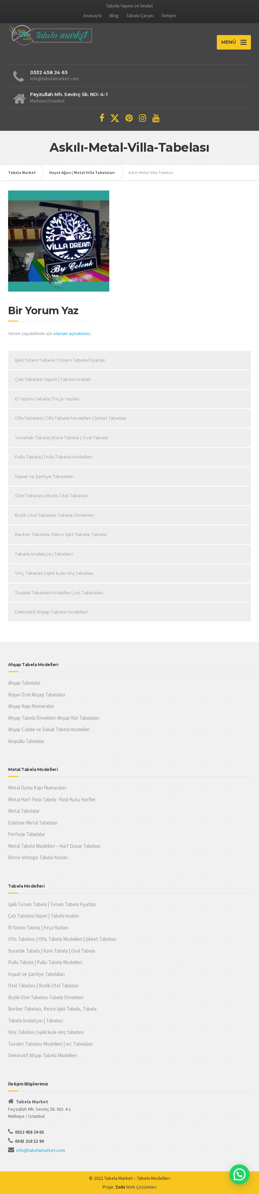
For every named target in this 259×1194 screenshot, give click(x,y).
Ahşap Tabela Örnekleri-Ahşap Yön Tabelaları (53, 718)
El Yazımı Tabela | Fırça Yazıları (47, 398)
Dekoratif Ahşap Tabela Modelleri (51, 612)
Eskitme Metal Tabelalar (33, 822)
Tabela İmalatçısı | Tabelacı (44, 554)
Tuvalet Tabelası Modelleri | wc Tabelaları (59, 592)
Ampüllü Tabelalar (26, 741)
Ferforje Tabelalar (26, 834)
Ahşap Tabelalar (24, 683)
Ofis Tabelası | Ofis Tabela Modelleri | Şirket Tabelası (70, 418)
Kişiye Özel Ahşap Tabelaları (36, 694)
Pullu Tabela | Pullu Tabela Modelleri (53, 456)
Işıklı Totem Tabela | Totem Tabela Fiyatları (60, 360)
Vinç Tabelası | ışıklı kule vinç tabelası (54, 573)
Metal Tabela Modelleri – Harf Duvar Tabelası (54, 846)
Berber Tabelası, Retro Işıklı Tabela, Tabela (61, 534)
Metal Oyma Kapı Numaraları (37, 787)
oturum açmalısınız (71, 333)
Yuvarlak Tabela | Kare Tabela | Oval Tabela (61, 437)
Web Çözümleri (141, 1187)
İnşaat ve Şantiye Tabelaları (44, 476)
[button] (239, 1174)
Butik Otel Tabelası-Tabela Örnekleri (54, 515)
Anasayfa (92, 15)
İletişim (169, 15)
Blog (114, 15)
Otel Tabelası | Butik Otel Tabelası (51, 495)
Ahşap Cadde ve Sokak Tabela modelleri (49, 729)
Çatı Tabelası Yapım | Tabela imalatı (53, 379)
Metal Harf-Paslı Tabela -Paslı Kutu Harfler (52, 799)
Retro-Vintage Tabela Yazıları (38, 857)
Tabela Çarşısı (140, 15)
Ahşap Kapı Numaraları (31, 706)
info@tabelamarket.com (40, 1150)
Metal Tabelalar (24, 811)
